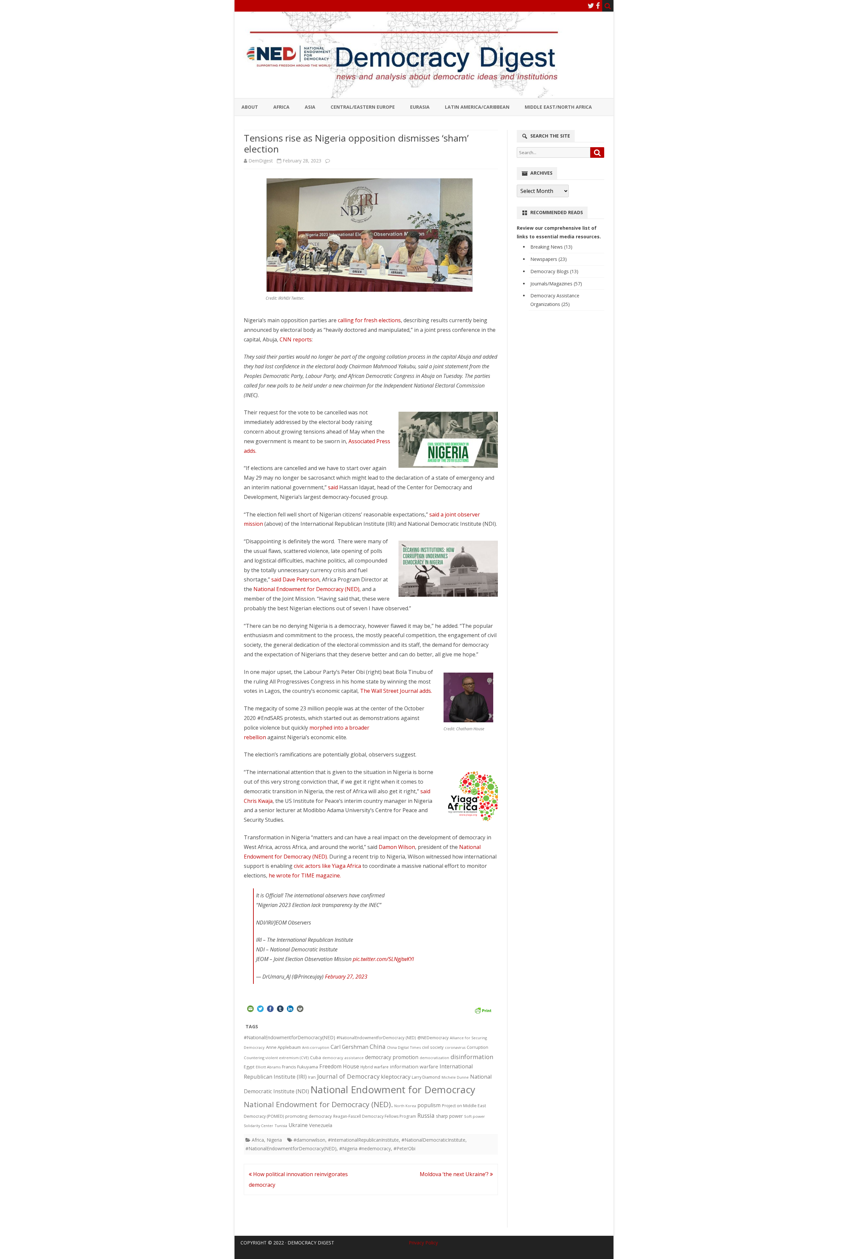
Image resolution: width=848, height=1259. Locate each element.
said (333, 487)
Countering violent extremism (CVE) (276, 1057)
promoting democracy (308, 1116)
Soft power (474, 1116)
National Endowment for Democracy (392, 1089)
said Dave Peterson (295, 579)
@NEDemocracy (433, 1038)
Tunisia (281, 1125)
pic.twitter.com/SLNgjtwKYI (383, 959)
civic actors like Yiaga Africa (327, 865)
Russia (426, 1115)
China (378, 1046)
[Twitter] (591, 5)
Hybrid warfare (374, 1066)
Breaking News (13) (551, 247)
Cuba (315, 1057)
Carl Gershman (349, 1046)
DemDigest (260, 160)
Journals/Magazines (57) (556, 283)
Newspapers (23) (548, 259)
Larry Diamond (426, 1077)
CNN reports (296, 339)
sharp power (449, 1116)
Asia (310, 107)
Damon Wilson (397, 847)
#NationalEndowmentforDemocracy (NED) (376, 1038)
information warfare (414, 1066)
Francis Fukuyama (300, 1067)
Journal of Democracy (348, 1076)
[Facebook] (598, 5)
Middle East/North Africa (558, 107)
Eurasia (420, 107)
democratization (434, 1057)
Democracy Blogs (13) (554, 271)
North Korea (405, 1106)
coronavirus (455, 1047)
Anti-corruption (315, 1047)
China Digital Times (404, 1047)
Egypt (249, 1067)
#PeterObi (404, 1148)
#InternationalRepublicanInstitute (363, 1140)
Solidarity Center (258, 1125)
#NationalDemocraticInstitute (433, 1140)
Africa (281, 107)
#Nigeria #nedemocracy (365, 1148)
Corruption (477, 1047)
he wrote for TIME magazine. (305, 875)
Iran (312, 1077)
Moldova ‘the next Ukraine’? (455, 1174)
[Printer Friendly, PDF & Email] (483, 1010)
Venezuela (320, 1125)
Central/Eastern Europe (363, 107)
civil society (433, 1047)
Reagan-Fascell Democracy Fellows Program (374, 1116)
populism (429, 1105)
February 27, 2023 (346, 976)
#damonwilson (309, 1140)
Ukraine (298, 1125)
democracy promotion (391, 1057)
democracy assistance (343, 1057)
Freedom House (339, 1066)
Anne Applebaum (283, 1047)
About (249, 107)
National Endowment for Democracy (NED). (318, 1104)
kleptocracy (395, 1076)
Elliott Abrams (268, 1066)
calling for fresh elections (369, 320)
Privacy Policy (423, 1242)
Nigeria (274, 1140)
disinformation (471, 1057)
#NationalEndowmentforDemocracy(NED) (289, 1037)
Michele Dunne (455, 1077)
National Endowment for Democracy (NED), (307, 589)
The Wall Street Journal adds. (396, 690)
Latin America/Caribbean (477, 107)
